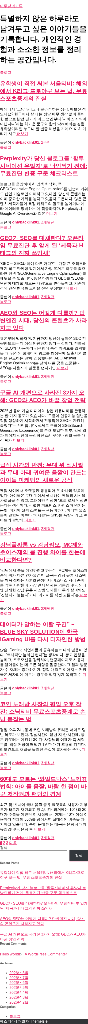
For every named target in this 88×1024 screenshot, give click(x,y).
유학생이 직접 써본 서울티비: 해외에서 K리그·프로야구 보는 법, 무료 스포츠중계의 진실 (43, 91)
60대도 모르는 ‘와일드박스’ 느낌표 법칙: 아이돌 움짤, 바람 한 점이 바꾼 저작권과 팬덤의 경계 (43, 786)
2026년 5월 (18, 988)
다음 (13, 843)
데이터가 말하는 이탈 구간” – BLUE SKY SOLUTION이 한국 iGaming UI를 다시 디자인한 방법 (43, 631)
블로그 (5, 72)
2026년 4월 (18, 993)
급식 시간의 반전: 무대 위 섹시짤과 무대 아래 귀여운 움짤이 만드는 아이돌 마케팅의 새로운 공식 (43, 472)
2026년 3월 (18, 997)
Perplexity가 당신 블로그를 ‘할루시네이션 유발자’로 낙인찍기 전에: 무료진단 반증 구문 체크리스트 (43, 165)
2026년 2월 (18, 1002)
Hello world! (10, 954)
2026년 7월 (18, 978)
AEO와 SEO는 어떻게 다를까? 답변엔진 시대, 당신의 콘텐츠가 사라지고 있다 (43, 320)
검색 (4, 848)
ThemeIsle (39, 1021)
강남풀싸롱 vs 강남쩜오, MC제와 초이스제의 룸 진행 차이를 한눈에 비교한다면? (42, 552)
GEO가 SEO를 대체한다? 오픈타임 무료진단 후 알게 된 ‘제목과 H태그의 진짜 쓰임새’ (42, 245)
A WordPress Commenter (46, 954)
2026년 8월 (18, 973)
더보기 (22, 134)
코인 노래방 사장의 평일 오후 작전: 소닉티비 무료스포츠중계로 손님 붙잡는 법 (43, 711)
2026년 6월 (18, 983)
